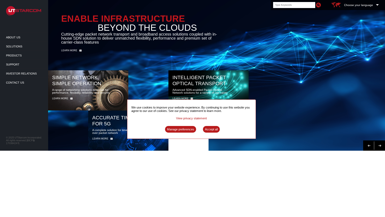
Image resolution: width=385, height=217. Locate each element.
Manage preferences (180, 129)
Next (379, 143)
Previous (369, 143)
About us (13, 37)
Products (14, 55)
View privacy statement (191, 118)
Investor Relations (21, 73)
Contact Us (15, 82)
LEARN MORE (60, 98)
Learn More (69, 50)
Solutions (14, 46)
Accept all (211, 129)
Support (12, 64)
